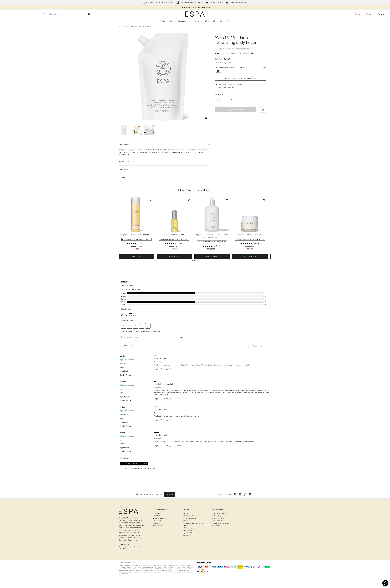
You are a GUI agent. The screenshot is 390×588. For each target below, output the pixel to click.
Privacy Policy (216, 516)
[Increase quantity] (232, 99)
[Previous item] (120, 228)
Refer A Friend (187, 530)
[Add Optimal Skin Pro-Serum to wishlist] (188, 199)
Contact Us (156, 513)
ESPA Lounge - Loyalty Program (193, 523)
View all (264, 67)
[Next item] (269, 228)
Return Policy (157, 521)
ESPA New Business (189, 528)
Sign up (170, 494)
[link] (370, 14)
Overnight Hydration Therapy (250, 235)
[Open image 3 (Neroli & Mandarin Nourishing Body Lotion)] (149, 130)
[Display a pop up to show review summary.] (145, 243)
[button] (385, 583)
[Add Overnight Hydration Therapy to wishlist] (264, 199)
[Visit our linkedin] (249, 494)
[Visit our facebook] (235, 494)
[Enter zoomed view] (206, 118)
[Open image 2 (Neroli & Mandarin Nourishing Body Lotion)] (137, 130)
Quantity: (219, 95)
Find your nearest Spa (189, 518)
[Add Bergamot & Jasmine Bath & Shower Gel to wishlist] (150, 199)
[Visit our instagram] (240, 494)
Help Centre (157, 523)
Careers (185, 525)
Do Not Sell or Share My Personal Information (129, 547)
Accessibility (216, 525)
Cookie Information (218, 518)
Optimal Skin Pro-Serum (174, 235)
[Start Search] (89, 14)
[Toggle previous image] (120, 76)
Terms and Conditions (219, 513)
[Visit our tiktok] (244, 494)
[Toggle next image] (208, 76)
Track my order (158, 525)
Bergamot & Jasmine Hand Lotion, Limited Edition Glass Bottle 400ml (212, 236)
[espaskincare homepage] (195, 14)
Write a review (235, 53)
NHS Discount (187, 535)
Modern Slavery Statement (220, 523)
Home (121, 26)
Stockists (185, 521)
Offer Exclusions (217, 521)
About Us (185, 513)
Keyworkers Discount (189, 533)
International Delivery (160, 518)
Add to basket (136, 257)
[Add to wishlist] (262, 110)
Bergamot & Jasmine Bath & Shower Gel (136, 235)
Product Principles (188, 516)
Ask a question (248, 53)
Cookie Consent (124, 544)
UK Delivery (156, 516)
